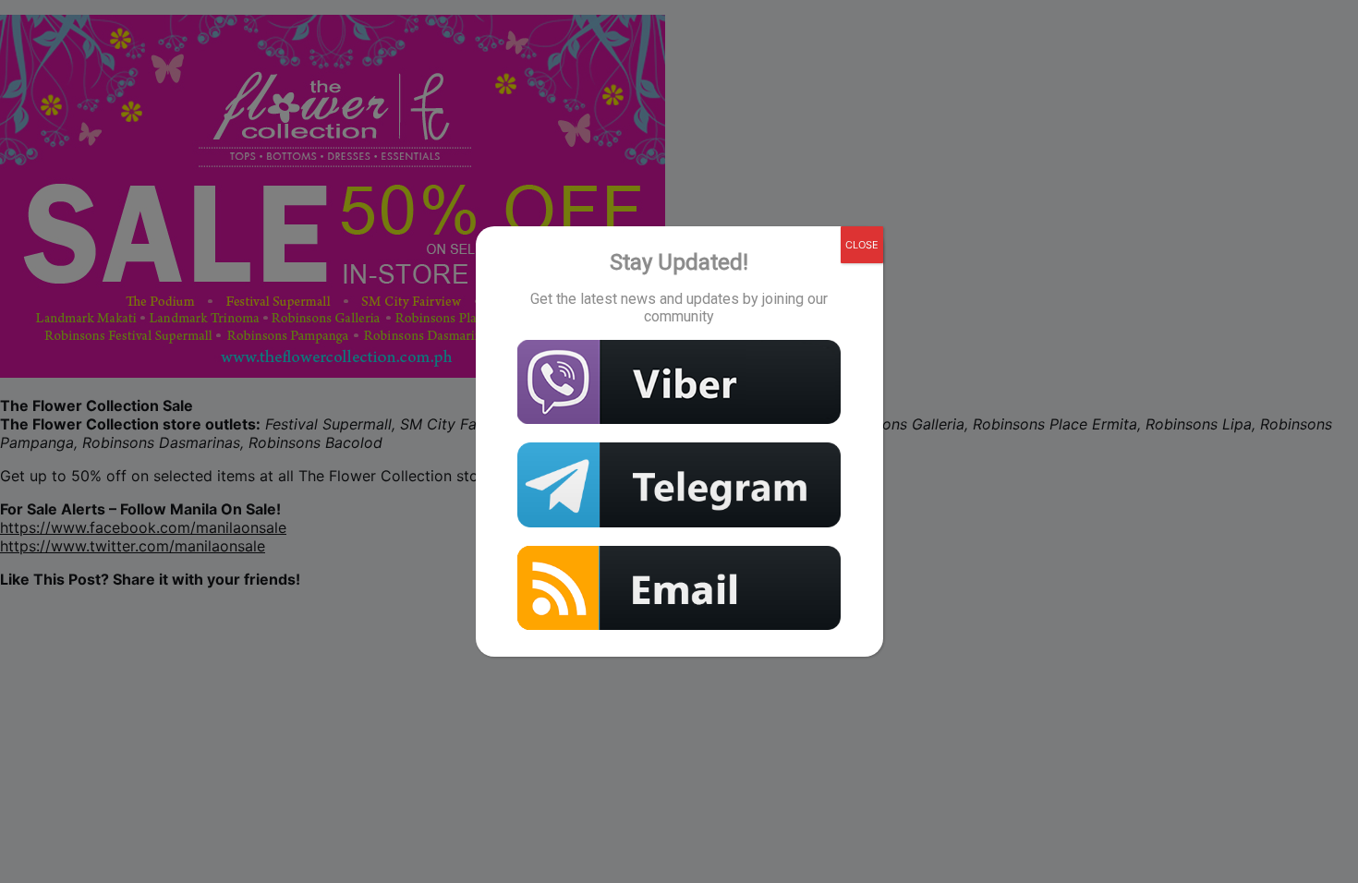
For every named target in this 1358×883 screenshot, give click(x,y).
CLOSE (862, 244)
